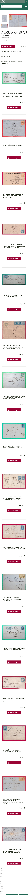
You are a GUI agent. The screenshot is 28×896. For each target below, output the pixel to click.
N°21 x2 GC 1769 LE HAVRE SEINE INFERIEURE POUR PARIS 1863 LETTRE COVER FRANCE (13, 599)
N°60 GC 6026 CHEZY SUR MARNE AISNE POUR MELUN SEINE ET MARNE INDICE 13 (13, 700)
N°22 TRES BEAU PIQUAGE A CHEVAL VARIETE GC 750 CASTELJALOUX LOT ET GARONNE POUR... (14, 549)
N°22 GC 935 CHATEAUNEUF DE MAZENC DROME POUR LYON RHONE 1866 (14, 649)
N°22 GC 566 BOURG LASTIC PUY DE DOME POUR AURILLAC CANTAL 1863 (13, 447)
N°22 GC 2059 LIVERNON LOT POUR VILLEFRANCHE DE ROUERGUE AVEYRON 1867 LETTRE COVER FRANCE (13, 297)
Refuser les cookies (12, 893)
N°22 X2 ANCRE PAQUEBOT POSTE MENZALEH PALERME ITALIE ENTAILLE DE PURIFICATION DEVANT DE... (13, 498)
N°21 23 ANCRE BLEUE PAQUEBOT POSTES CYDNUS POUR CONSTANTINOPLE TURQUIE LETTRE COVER (13, 801)
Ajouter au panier (8, 46)
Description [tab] (5, 51)
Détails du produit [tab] (16, 51)
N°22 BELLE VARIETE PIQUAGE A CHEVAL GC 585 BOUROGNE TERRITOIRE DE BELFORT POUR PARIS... (14, 398)
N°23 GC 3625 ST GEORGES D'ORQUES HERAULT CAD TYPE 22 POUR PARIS (13, 144)
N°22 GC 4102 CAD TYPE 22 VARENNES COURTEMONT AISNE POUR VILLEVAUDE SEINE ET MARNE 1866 (13, 95)
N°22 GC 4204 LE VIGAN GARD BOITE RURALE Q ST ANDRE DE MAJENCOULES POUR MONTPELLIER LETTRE (14, 246)
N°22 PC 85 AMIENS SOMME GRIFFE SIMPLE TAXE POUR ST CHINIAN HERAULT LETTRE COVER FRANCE (12, 851)
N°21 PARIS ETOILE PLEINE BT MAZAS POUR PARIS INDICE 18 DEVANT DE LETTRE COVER (13, 196)
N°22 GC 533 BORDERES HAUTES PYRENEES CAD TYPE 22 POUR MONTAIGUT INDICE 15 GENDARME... (12, 750)
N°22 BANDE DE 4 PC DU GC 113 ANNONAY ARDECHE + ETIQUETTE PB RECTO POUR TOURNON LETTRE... (13, 347)
